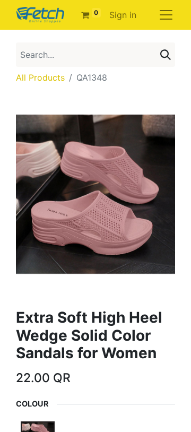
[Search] (165, 54)
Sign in (122, 15)
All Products (40, 77)
